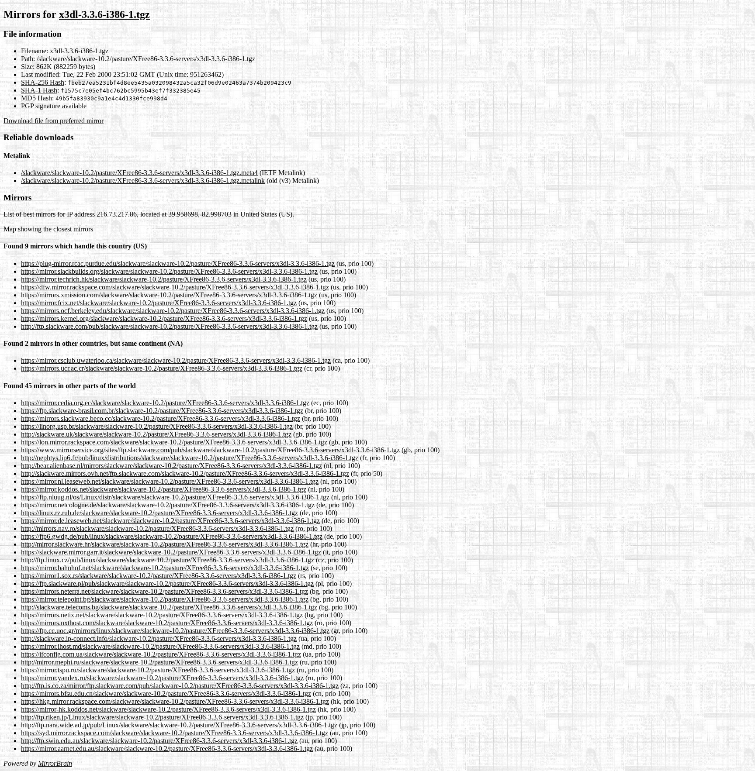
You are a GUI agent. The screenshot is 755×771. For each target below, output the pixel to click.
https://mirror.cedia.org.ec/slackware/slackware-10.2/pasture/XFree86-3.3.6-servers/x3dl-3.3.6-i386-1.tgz (165, 402)
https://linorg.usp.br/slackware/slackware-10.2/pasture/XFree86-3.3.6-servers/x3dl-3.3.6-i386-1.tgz (157, 426)
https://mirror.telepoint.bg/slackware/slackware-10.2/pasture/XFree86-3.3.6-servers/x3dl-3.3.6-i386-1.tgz (164, 599)
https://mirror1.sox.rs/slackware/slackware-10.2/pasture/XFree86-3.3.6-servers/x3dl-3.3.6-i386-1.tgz (158, 575)
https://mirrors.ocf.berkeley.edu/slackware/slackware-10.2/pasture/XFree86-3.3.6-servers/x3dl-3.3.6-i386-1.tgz (173, 310)
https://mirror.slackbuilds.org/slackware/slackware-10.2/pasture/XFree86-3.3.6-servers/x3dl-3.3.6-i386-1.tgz (169, 271)
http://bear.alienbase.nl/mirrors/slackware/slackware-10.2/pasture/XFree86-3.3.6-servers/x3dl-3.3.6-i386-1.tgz (171, 465)
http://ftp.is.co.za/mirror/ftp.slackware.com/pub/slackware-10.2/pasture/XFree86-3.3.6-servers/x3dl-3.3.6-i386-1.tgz (180, 685)
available (74, 106)
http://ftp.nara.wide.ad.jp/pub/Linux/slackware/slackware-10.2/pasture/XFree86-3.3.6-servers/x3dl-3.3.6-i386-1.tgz (179, 725)
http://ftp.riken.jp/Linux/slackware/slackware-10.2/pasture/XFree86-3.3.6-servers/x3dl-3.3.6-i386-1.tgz (162, 717)
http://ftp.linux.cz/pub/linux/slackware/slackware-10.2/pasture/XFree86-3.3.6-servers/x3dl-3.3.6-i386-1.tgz (167, 560)
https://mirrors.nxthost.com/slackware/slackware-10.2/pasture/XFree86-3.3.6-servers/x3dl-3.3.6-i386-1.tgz (167, 622)
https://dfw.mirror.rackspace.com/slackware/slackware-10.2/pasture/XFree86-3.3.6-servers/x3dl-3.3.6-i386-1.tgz (175, 287)
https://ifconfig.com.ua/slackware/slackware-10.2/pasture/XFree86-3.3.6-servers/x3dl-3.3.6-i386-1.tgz (161, 654)
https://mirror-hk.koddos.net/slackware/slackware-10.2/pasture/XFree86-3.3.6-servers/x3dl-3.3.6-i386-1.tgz (168, 709)
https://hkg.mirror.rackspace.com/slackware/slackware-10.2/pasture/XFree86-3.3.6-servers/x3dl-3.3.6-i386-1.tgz (175, 701)
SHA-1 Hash (39, 90)
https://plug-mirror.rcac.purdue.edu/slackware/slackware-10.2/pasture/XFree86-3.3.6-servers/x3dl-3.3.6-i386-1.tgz (178, 263)
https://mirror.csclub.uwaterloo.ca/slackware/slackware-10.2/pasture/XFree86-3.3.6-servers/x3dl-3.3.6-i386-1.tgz (176, 360)
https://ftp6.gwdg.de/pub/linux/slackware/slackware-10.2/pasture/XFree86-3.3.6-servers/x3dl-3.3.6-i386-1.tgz (171, 536)
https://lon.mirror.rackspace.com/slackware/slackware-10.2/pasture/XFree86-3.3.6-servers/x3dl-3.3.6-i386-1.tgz (174, 442)
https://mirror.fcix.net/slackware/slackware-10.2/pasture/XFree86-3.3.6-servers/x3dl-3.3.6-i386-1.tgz (159, 302)
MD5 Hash (36, 98)
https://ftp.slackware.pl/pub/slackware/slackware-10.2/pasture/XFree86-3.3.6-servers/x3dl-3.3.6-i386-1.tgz (167, 583)
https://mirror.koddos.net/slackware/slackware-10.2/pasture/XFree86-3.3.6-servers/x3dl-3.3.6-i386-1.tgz (163, 489)
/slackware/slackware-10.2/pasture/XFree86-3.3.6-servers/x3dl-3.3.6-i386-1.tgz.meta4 (139, 172)
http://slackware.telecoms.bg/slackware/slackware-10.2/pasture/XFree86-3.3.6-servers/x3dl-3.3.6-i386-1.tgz (169, 607)
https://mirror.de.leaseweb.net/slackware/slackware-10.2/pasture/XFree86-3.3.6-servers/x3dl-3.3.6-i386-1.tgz (170, 520)
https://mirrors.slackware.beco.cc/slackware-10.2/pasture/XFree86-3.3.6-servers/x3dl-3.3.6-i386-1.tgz (160, 418)
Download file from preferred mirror (53, 120)
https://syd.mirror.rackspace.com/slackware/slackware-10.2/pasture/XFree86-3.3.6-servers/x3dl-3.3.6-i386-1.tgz (174, 733)
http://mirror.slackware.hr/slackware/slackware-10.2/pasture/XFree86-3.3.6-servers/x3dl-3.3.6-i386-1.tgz (164, 544)
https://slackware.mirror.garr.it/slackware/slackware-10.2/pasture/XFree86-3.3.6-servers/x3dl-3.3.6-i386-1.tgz (171, 552)
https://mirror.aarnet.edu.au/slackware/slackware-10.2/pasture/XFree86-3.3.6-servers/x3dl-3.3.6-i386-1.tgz (167, 748)
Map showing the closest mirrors (48, 229)
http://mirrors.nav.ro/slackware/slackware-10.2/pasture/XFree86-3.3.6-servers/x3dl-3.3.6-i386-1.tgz (157, 528)
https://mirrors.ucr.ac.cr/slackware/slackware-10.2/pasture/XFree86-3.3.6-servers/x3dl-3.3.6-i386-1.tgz (161, 368)
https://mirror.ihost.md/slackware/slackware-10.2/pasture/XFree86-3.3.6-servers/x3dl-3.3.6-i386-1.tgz (160, 646)
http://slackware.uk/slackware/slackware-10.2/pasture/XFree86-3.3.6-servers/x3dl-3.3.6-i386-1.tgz (156, 434)
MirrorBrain (55, 763)
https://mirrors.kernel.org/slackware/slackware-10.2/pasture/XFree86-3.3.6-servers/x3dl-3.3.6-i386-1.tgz (164, 318)
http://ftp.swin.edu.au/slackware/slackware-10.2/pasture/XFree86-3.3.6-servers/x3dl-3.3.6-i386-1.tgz (159, 740)
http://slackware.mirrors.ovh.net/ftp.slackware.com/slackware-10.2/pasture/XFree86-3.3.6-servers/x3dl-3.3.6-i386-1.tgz (185, 473)
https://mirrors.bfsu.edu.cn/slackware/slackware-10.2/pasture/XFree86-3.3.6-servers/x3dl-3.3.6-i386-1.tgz (166, 693)
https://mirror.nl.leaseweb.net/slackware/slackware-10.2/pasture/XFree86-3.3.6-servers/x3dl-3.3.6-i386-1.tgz (170, 481)
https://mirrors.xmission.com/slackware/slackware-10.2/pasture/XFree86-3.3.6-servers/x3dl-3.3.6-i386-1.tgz (169, 295)
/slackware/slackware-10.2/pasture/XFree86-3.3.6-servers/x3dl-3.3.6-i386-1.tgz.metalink (143, 180)
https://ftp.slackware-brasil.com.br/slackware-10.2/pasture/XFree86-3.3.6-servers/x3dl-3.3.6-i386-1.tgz (162, 410)
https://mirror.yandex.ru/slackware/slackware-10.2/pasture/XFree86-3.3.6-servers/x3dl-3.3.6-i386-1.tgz (162, 678)
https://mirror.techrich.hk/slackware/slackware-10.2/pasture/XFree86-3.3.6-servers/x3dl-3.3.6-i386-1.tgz (164, 279)
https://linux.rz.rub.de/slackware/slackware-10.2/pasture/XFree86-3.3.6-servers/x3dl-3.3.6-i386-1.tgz (159, 512)
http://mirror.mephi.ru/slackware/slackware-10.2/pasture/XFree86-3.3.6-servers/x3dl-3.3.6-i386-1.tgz (159, 662)
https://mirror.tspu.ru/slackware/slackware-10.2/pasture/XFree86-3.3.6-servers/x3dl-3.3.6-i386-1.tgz (158, 670)
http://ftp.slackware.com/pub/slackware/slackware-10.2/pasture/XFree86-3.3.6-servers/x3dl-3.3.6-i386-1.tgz (169, 326)
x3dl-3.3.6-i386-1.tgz (104, 14)
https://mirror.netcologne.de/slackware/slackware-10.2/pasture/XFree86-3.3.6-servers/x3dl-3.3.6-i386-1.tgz (168, 505)
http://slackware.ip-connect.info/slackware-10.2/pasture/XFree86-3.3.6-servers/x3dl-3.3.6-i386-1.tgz (159, 638)
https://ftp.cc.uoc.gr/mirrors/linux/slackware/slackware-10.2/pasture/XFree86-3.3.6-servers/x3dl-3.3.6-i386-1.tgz (175, 630)
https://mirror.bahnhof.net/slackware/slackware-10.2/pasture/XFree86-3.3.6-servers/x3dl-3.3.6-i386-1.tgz (165, 567)
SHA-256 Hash (42, 82)
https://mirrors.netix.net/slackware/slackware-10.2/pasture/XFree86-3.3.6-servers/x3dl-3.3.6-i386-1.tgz (162, 615)
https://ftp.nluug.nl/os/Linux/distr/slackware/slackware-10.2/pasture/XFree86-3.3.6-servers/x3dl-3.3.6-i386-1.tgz (175, 497)
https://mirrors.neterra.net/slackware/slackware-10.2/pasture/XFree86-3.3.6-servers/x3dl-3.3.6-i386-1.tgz (164, 591)
